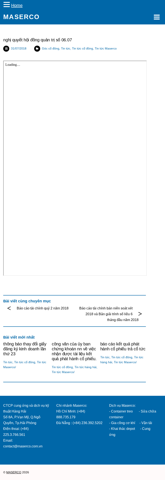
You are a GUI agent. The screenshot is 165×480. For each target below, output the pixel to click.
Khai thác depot (123, 428)
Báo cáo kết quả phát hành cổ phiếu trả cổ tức (122, 346)
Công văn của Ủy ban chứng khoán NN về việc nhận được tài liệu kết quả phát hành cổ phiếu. (74, 351)
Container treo (122, 411)
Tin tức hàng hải (85, 367)
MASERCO (13, 472)
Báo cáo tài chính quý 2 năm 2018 (43, 308)
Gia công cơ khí (123, 423)
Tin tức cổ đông (82, 48)
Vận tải (146, 423)
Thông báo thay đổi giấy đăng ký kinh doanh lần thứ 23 (24, 349)
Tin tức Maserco (106, 48)
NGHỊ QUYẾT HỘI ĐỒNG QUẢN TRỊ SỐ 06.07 (37, 40)
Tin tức (65, 48)
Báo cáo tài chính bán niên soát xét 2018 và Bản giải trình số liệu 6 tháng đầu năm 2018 (108, 314)
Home (17, 5)
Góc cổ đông (50, 48)
